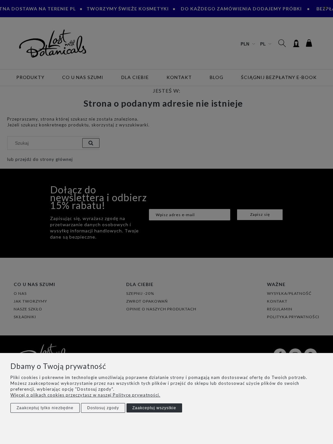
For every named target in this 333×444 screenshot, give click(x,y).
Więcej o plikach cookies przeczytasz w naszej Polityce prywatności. (85, 395)
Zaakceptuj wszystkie (154, 408)
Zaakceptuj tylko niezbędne (45, 408)
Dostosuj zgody (103, 408)
